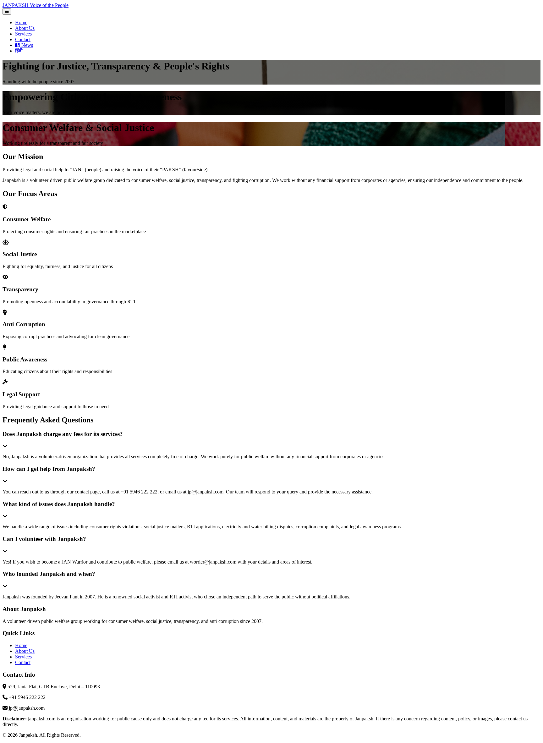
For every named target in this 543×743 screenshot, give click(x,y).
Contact (22, 39)
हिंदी (19, 50)
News (26, 45)
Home (21, 22)
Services (23, 33)
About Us (25, 28)
